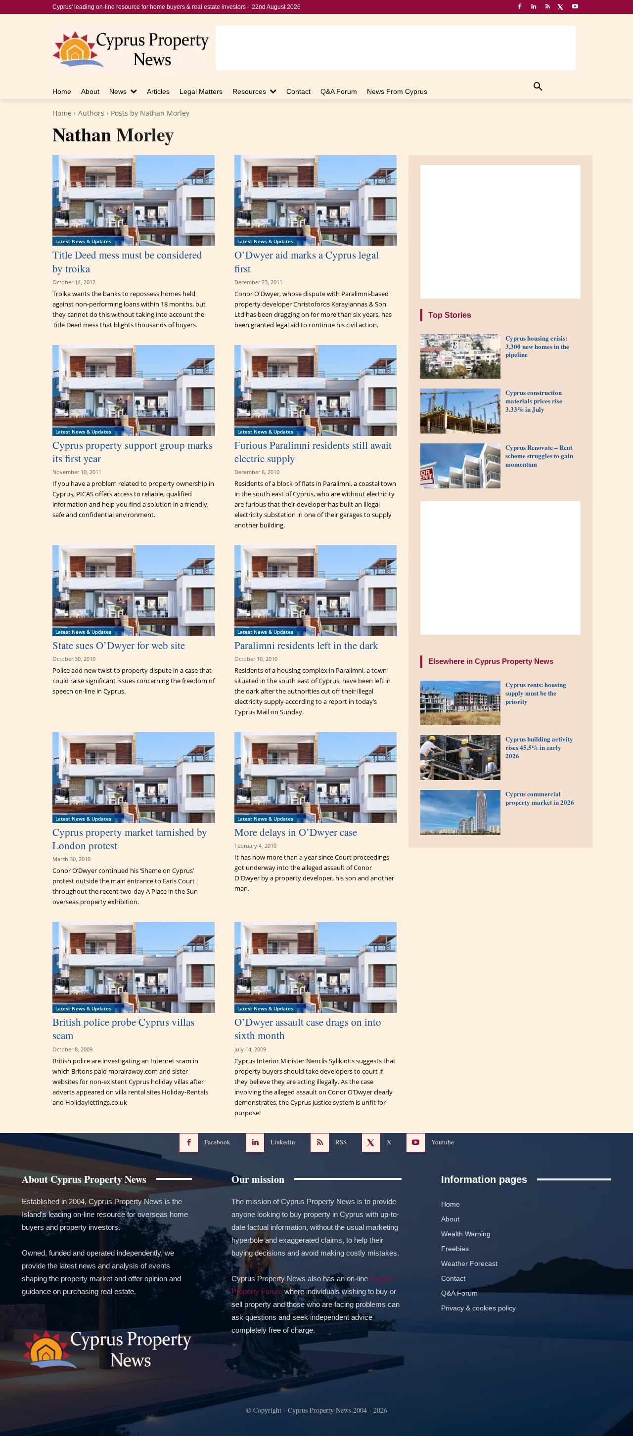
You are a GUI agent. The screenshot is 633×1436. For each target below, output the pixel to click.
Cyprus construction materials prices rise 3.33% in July (533, 401)
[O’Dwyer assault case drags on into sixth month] (315, 967)
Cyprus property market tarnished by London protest (129, 838)
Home (62, 113)
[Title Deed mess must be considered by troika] (133, 200)
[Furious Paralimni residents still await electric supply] (315, 390)
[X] (561, 7)
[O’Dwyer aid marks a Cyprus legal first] (315, 200)
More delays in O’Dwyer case (295, 832)
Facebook (217, 1141)
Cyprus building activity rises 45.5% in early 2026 (539, 747)
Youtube (442, 1141)
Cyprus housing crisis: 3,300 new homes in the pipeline (537, 346)
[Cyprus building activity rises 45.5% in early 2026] (460, 757)
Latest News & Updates (83, 241)
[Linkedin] (534, 7)
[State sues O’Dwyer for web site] (133, 590)
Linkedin (283, 1141)
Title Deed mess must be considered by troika (127, 261)
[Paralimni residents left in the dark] (315, 590)
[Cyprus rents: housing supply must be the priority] (460, 703)
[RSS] (547, 7)
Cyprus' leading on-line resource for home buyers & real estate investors (149, 6)
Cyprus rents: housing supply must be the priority (535, 693)
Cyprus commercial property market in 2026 (539, 798)
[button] (538, 87)
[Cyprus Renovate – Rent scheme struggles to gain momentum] (460, 465)
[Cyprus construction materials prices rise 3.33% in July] (460, 411)
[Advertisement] (396, 48)
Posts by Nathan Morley (150, 113)
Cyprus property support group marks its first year (132, 451)
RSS (341, 1141)
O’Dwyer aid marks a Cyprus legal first (306, 261)
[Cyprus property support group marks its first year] (133, 390)
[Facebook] (520, 7)
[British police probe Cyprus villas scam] (133, 967)
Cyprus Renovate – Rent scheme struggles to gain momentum (539, 455)
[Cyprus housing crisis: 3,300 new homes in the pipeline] (460, 356)
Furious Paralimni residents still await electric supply (313, 451)
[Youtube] (575, 7)
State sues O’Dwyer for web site (118, 645)
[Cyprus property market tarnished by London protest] (133, 777)
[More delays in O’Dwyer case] (315, 777)
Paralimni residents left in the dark (306, 645)
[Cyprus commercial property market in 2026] (460, 812)
